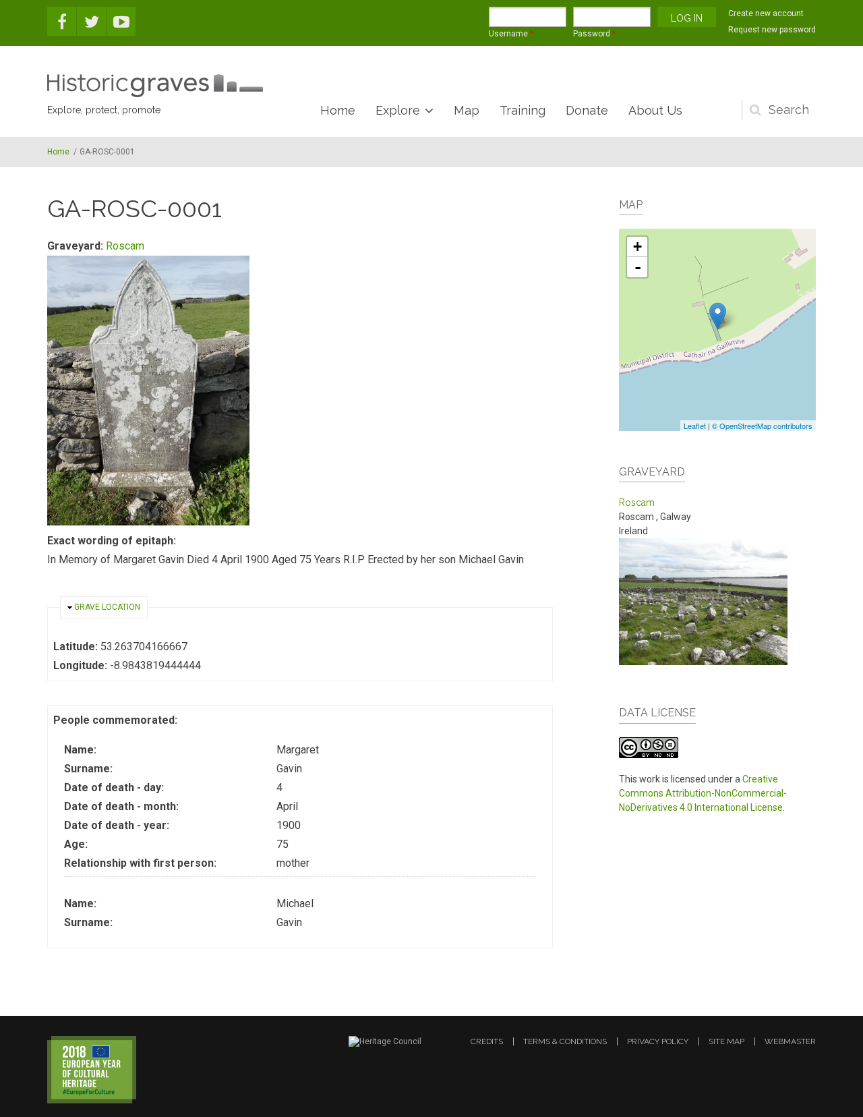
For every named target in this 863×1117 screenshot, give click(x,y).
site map (726, 1041)
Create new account (766, 13)
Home (337, 110)
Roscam (125, 245)
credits (487, 1041)
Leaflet (695, 425)
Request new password (772, 29)
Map (466, 110)
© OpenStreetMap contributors (762, 425)
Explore (398, 110)
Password (594, 33)
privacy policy (657, 1041)
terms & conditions (565, 1041)
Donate (587, 110)
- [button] (638, 267)
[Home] (155, 85)
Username (511, 33)
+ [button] (637, 246)
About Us (655, 110)
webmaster (790, 1041)
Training (522, 110)
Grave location (107, 607)
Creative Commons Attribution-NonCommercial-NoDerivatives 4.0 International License (703, 793)
